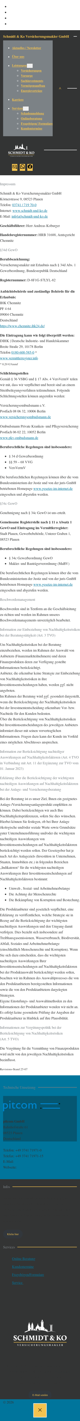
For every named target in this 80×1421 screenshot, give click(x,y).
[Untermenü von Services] (26, 108)
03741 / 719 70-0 (24, 204)
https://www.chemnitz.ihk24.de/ (22, 325)
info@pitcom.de (26, 1161)
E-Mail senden (40, 1395)
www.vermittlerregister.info (19, 358)
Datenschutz (31, 1410)
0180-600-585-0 (22, 352)
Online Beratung (23, 1258)
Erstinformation (55, 1410)
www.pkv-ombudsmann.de (19, 437)
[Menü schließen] (40, 1410)
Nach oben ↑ (12, 1418)
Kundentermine (23, 1266)
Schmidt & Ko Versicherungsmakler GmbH (36, 36)
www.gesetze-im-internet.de (53, 488)
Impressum (10, 1410)
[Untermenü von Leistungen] (30, 65)
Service (17, 1282)
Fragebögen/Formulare (28, 1274)
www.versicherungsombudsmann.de (25, 416)
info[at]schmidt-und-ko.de (30, 216)
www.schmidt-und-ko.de (29, 210)
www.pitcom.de (29, 1167)
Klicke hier (13, 1234)
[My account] (60, 88)
